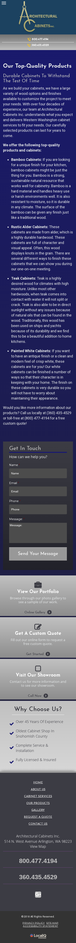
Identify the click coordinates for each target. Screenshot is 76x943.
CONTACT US (38, 823)
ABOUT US (38, 789)
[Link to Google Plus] (38, 895)
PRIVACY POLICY (33, 922)
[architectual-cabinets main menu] (3, 3)
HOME (38, 782)
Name (14, 465)
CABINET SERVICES (38, 796)
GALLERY (38, 810)
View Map (38, 846)
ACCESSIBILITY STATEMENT (40, 925)
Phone (14, 501)
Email (14, 483)
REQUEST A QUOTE (38, 817)
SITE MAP (52, 922)
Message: (17, 519)
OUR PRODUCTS (38, 803)
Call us (25, 413)
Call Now (38, 690)
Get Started (38, 649)
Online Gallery (38, 607)
